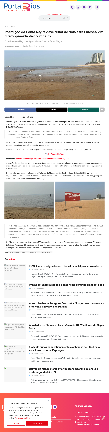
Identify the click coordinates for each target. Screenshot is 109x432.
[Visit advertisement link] (54, 153)
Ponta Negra (33, 252)
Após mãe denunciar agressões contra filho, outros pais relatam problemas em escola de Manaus (66, 304)
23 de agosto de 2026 (37, 269)
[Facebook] (72, 7)
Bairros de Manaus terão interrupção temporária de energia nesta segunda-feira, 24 (63, 370)
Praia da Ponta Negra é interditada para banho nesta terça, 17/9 (42, 158)
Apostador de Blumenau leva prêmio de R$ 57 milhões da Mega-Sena (66, 326)
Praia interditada (45, 252)
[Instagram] (78, 7)
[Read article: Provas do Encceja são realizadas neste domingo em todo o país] (15, 290)
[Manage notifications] (103, 418)
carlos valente (14, 252)
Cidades (12, 26)
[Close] (49, 400)
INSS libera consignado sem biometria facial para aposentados (65, 266)
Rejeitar (16, 423)
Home (6, 26)
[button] (97, 7)
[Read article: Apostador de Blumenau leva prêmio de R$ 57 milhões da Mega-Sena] (15, 331)
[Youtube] (84, 7)
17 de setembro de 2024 (11, 46)
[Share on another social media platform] (102, 110)
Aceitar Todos (37, 423)
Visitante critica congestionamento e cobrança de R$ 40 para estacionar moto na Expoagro (64, 348)
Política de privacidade (22, 418)
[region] (27, 413)
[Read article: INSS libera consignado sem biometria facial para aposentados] (15, 272)
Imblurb (24, 252)
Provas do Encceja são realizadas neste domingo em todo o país (67, 284)
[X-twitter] (90, 7)
